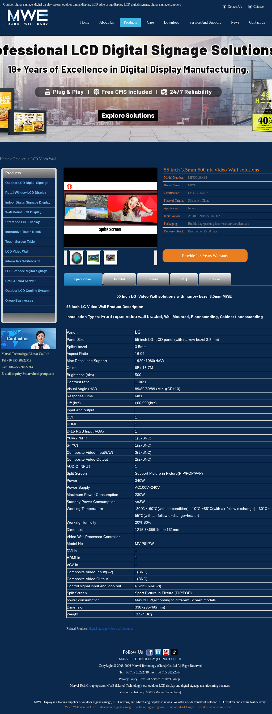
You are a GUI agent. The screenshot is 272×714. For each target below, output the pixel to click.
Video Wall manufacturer (80, 707)
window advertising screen (215, 707)
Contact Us (235, 6)
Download (171, 22)
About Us (106, 22)
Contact (152, 279)
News (235, 22)
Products (130, 22)
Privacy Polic (127, 679)
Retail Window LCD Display (25, 193)
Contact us (257, 22)
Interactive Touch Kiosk (23, 232)
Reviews (214, 279)
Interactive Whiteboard (22, 261)
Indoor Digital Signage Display (27, 202)
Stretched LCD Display (22, 222)
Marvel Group (171, 679)
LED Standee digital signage (26, 271)
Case (150, 22)
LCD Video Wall (43, 159)
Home (84, 22)
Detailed (119, 279)
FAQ (184, 279)
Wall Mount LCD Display (23, 212)
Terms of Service (149, 679)
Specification (83, 279)
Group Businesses (19, 300)
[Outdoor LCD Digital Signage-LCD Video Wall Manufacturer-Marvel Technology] (27, 11)
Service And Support (205, 22)
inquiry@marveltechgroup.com (33, 374)
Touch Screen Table (20, 242)
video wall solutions (120, 629)
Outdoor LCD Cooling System (27, 291)
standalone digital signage (116, 707)
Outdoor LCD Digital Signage (26, 183)
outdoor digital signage (150, 707)
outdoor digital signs (181, 707)
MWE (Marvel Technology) (163, 692)
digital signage (98, 629)
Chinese (258, 6)
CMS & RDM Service (20, 281)
